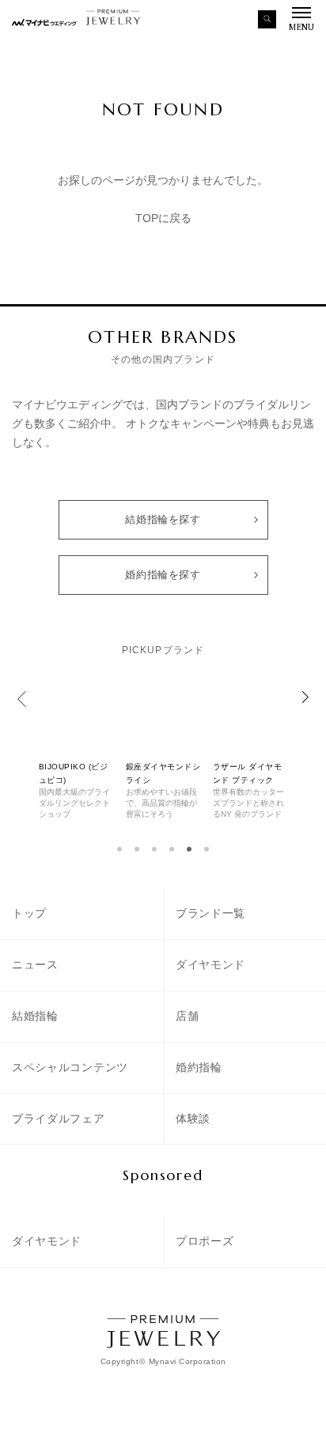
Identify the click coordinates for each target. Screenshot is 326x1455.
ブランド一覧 (210, 913)
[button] (119, 849)
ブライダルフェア (58, 1118)
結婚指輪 (35, 1015)
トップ (29, 913)
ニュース (35, 964)
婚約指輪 (199, 1067)
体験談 (193, 1118)
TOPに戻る (163, 218)
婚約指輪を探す (163, 575)
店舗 (187, 1015)
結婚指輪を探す (163, 519)
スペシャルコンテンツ (70, 1067)
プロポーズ (205, 1241)
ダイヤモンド (210, 964)
